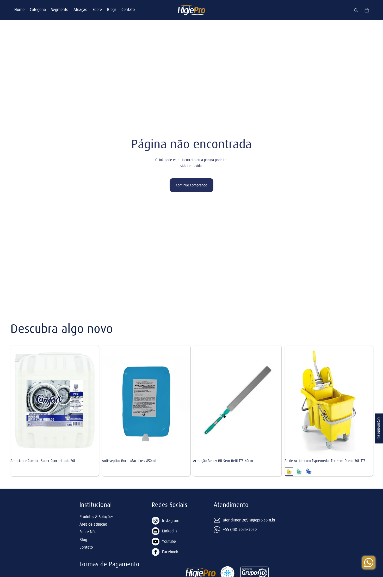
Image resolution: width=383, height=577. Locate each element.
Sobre (97, 9)
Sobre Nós (87, 531)
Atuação (80, 9)
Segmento (59, 9)
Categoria (38, 9)
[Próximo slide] (368, 401)
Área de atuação (93, 524)
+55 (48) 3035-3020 (240, 529)
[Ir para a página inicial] (191, 10)
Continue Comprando (191, 185)
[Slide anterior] (288, 401)
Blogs (111, 9)
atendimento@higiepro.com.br (249, 520)
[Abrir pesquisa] (356, 10)
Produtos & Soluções (96, 516)
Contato (128, 9)
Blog (83, 539)
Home (19, 9)
